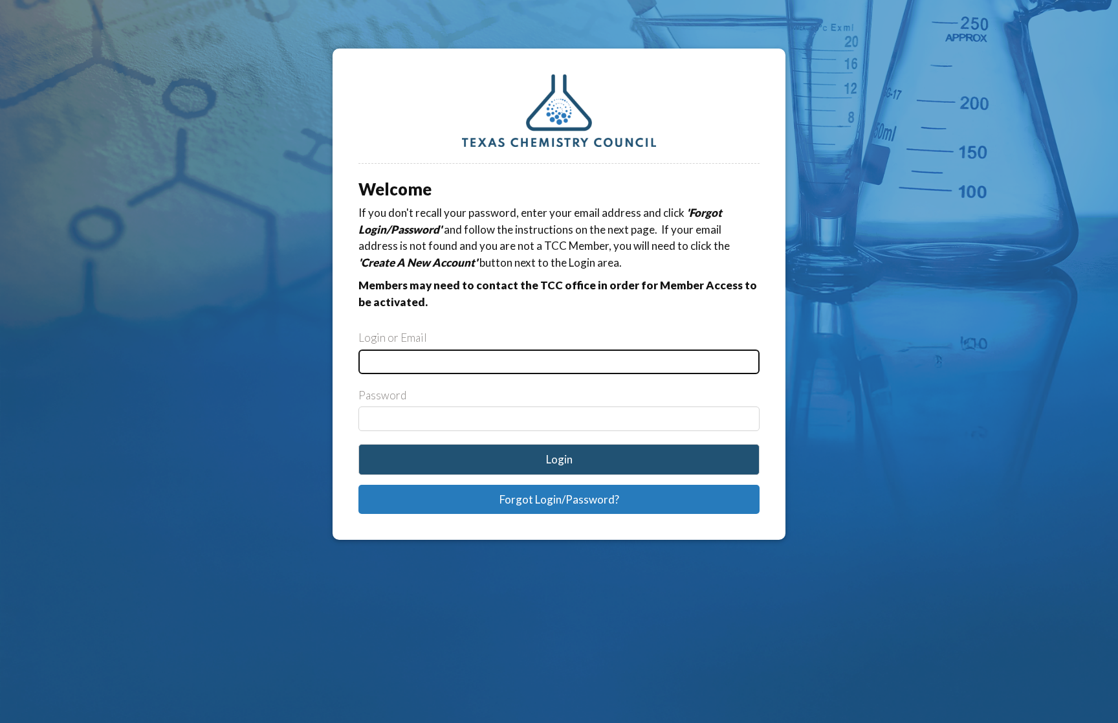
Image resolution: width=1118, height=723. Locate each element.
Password (382, 395)
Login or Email (392, 337)
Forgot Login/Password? (559, 499)
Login (559, 459)
